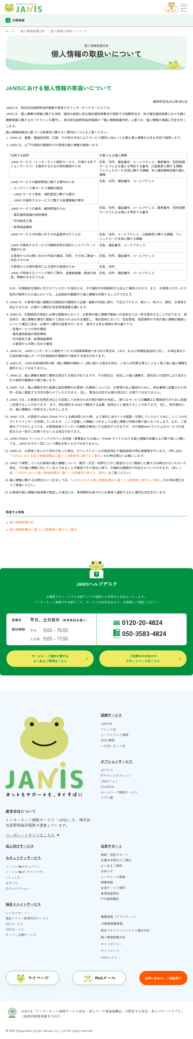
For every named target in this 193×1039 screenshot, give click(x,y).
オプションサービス (117, 761)
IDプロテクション (18, 888)
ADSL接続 (107, 740)
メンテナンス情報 (113, 877)
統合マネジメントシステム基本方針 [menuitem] (125, 930)
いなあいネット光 (113, 745)
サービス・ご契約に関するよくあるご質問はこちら (50, 658)
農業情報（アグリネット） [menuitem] (119, 916)
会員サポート (111, 845)
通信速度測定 (110, 893)
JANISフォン (109, 781)
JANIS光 (106, 723)
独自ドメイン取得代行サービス (27, 918)
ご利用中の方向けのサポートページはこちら (143, 658)
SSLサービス (14, 924)
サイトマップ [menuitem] (110, 951)
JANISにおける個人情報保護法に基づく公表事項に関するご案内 (56, 455)
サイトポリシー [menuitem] (111, 944)
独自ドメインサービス (23, 904)
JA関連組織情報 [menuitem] (112, 923)
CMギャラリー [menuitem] (110, 957)
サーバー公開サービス (21, 934)
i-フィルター (14, 877)
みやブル (12, 883)
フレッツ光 (108, 729)
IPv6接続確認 (110, 898)
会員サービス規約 (113, 887)
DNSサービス (15, 929)
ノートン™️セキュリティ (23, 866)
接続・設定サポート (114, 854)
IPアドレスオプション (116, 775)
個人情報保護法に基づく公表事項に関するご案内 (43, 529)
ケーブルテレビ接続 (114, 734)
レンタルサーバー (18, 913)
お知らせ (107, 871)
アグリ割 (107, 797)
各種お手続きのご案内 (116, 860)
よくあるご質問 (111, 865)
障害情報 (107, 882)
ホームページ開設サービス (119, 792)
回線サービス (111, 714)
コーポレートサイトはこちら (30, 835)
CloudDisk (107, 786)
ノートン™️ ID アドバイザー (25, 872)
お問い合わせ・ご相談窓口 (163, 978)
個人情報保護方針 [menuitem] (113, 937)
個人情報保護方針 (21, 522)
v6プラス (107, 770)
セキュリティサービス (23, 857)
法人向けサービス (20, 845)
